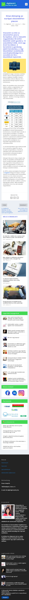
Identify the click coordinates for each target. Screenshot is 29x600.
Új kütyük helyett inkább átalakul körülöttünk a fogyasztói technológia (17, 359)
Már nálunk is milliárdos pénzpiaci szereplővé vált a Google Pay (13, 258)
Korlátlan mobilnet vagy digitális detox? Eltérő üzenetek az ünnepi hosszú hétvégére (17, 352)
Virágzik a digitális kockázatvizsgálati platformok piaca (13, 436)
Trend (16, 25)
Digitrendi (8, 24)
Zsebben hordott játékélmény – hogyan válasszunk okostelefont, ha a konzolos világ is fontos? (17, 380)
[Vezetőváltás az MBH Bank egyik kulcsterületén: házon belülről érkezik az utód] (5, 345)
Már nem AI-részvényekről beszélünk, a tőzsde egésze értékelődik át (15, 366)
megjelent (7, 172)
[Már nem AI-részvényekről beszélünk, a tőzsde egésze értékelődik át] (5, 366)
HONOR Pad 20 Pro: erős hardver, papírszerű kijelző (12, 447)
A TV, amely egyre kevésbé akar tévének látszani (16, 372)
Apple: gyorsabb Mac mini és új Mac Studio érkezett (12, 426)
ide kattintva (7, 594)
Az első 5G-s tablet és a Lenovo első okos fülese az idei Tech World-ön (14, 236)
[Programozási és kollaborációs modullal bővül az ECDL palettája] (14, 292)
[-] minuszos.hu (9, 422)
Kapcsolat (4, 466)
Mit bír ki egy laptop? (13, 337)
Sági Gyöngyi (8, 517)
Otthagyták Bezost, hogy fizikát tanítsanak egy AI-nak (12, 431)
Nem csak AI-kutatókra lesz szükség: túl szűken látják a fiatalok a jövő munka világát (16, 318)
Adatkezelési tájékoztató (8, 472)
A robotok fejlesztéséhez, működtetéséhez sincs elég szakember (11, 280)
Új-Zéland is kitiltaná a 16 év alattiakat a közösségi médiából (14, 442)
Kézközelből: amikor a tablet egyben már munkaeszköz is (15, 325)
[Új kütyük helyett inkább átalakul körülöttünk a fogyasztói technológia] (5, 359)
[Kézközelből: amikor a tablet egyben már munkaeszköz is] (5, 325)
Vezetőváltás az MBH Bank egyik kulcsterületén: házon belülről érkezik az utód (16, 345)
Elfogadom (5, 597)
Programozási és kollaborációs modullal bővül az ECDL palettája (13, 302)
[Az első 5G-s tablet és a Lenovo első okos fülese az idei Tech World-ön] (14, 227)
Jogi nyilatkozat (5, 469)
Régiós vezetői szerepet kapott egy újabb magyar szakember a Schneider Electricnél (16, 332)
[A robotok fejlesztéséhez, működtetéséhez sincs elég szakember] (14, 270)
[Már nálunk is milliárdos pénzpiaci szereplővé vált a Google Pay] (14, 248)
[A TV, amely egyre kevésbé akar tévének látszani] (5, 373)
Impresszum (4, 462)
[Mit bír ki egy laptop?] (5, 338)
